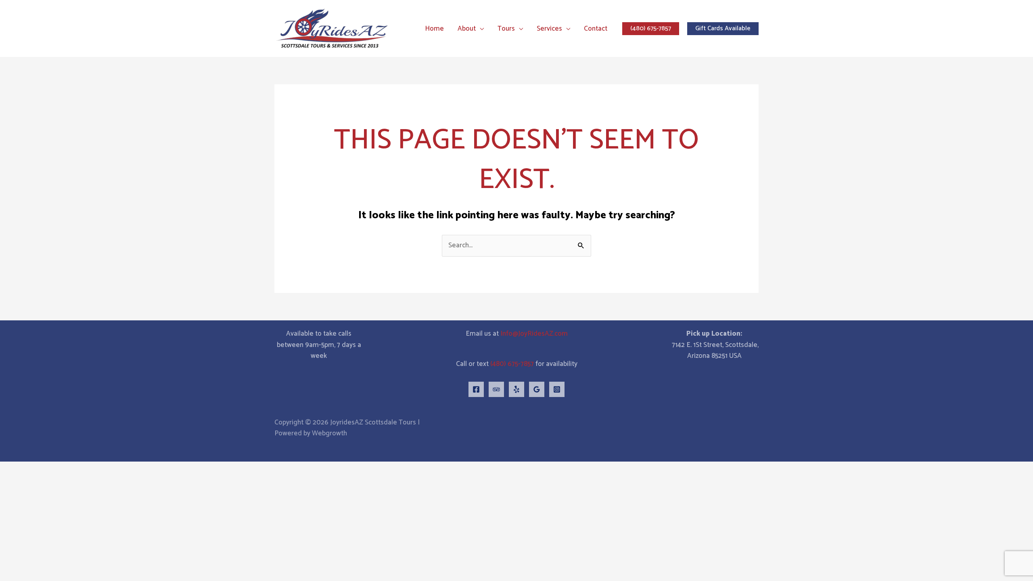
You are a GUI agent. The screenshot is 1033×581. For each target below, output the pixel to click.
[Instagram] (557, 389)
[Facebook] (476, 389)
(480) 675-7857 (512, 364)
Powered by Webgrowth (310, 433)
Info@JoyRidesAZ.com (534, 333)
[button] (480, 29)
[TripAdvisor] (496, 389)
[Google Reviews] (536, 389)
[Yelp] (516, 389)
